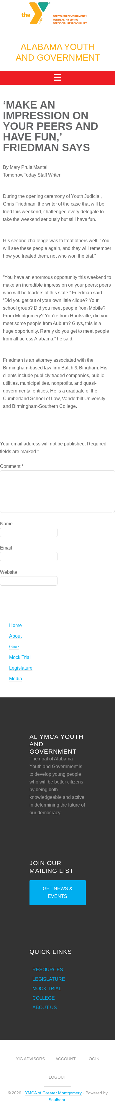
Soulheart (58, 1099)
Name (6, 523)
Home (15, 625)
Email (6, 547)
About (15, 636)
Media (15, 678)
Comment (11, 466)
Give (14, 646)
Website (8, 572)
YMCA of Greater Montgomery (53, 1092)
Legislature (20, 667)
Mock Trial (20, 657)
